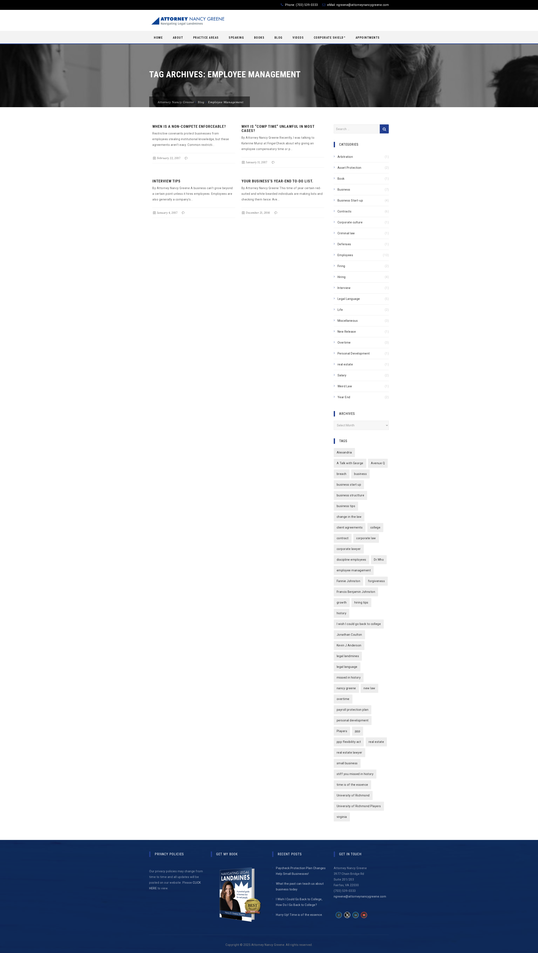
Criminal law (346, 233)
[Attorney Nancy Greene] (187, 20)
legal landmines (348, 656)
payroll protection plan (353, 709)
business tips (346, 506)
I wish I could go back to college (359, 624)
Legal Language (349, 299)
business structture (350, 495)
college (375, 527)
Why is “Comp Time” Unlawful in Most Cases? (277, 128)
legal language (347, 666)
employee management (354, 570)
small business (347, 763)
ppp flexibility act (349, 741)
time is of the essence (352, 784)
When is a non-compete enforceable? (189, 126)
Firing (341, 266)
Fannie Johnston (348, 581)
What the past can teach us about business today (300, 886)
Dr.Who (379, 559)
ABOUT (178, 37)
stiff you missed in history (355, 774)
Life (340, 309)
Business (344, 189)
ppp (357, 731)
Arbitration (345, 156)
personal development (353, 720)
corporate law (366, 538)
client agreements (350, 527)
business (360, 474)
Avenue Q (378, 463)
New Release (347, 331)
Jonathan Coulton (349, 634)
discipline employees (351, 559)
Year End (344, 397)
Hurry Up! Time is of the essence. (299, 914)
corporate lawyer (349, 549)
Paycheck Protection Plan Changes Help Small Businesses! (301, 870)
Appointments (368, 37)
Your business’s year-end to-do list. (277, 181)
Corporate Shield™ (330, 37)
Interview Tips (166, 181)
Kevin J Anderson (349, 645)
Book (341, 178)
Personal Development (354, 353)
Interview (344, 288)
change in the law (349, 516)
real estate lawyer (349, 752)
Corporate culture (350, 222)
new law (369, 688)
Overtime (344, 342)
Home (158, 37)
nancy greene (346, 688)
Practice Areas (206, 37)
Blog (278, 37)
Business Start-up (350, 200)
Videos (298, 37)
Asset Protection (349, 167)
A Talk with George (350, 463)
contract (343, 538)
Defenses (344, 244)
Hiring (342, 277)
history (342, 613)
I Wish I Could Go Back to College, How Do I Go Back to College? (299, 902)
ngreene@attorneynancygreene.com (362, 5)
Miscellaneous (348, 320)
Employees (345, 255)
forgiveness (376, 581)
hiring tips (361, 602)
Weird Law (345, 386)
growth (342, 602)
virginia (342, 817)
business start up (349, 484)
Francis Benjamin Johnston (356, 591)
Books (259, 37)
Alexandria (344, 452)
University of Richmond (353, 795)
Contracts (345, 211)
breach (342, 474)
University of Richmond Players (359, 806)
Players (342, 731)
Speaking (236, 37)
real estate (345, 364)
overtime (343, 699)
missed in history (349, 677)
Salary (342, 375)
